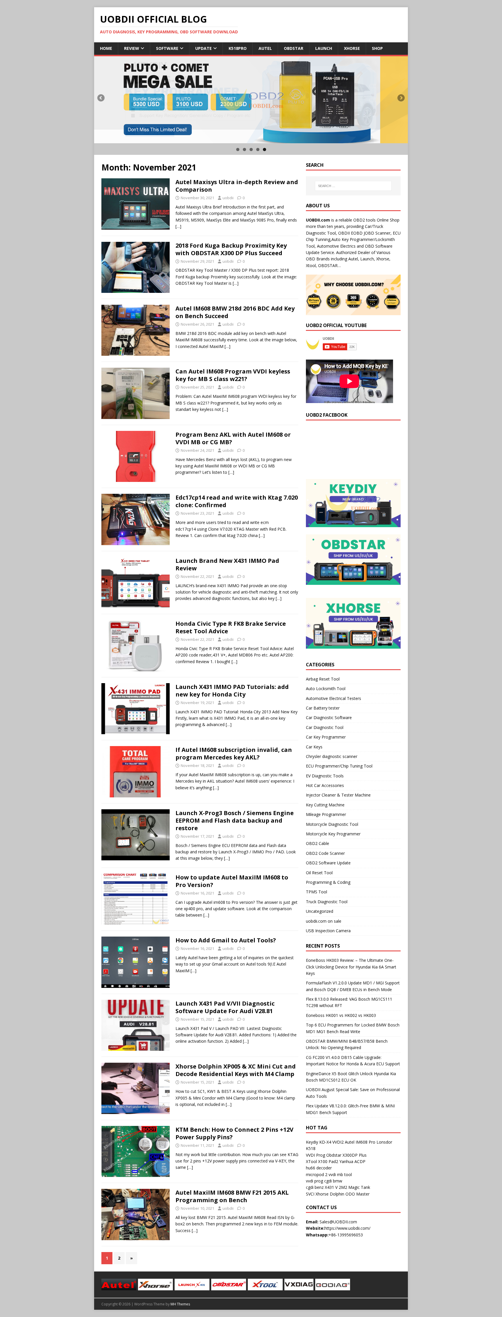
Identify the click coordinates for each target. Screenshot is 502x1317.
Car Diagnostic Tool (324, 727)
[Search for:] (353, 186)
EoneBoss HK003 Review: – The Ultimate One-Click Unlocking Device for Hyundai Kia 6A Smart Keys (351, 966)
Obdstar (293, 48)
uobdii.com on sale (323, 921)
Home (106, 48)
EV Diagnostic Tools (325, 776)
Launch (323, 48)
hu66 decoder (319, 1168)
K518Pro (238, 48)
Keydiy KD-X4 (318, 1142)
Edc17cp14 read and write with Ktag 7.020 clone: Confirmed (236, 501)
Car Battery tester (323, 708)
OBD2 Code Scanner (325, 853)
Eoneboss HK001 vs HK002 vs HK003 (341, 1015)
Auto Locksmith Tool (325, 688)
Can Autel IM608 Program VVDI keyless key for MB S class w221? (232, 375)
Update (203, 48)
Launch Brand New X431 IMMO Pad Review (227, 564)
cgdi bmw (333, 1181)
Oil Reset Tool (319, 872)
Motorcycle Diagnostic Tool (332, 824)
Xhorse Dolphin (329, 1194)
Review (131, 48)
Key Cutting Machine (325, 805)
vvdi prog (314, 1181)
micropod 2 (316, 1174)
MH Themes (180, 1304)
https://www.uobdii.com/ (347, 1228)
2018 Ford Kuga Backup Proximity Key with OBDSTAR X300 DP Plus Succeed (231, 249)
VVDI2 (338, 1142)
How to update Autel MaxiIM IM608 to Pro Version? (231, 881)
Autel (265, 48)
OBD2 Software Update (328, 863)
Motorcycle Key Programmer (333, 834)
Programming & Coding (328, 882)
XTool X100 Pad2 (322, 1161)
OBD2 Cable (317, 843)
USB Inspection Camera (328, 930)
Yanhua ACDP (352, 1161)
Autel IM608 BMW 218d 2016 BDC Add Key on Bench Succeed (235, 312)
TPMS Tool (316, 892)
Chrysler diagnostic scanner (331, 756)
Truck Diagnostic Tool (326, 901)
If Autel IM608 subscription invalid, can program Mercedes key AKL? (233, 753)
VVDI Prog (315, 1155)
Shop (377, 48)
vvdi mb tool (340, 1174)
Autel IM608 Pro (360, 1142)
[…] (178, 226)
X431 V (331, 1187)
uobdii (228, 197)
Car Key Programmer (326, 737)
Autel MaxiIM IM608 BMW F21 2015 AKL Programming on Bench (232, 1196)
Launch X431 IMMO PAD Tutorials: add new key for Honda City (232, 690)
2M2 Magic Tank (354, 1187)
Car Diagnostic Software (329, 717)
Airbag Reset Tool (323, 679)
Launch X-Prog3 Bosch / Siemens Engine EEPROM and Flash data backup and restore (234, 820)
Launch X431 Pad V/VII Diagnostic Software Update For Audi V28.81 (225, 1007)
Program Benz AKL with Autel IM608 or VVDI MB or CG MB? (233, 438)
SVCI (310, 1194)
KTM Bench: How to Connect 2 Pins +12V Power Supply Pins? (234, 1133)
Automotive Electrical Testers (333, 698)
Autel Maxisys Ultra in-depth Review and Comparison (236, 185)
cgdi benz (315, 1187)
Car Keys (314, 747)
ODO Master (357, 1194)
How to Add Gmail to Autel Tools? (225, 940)
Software (167, 48)
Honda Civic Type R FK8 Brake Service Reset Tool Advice (230, 627)
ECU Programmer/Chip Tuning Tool (339, 766)
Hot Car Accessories (325, 785)
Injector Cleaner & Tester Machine (338, 795)
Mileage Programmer (326, 814)
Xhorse (352, 48)
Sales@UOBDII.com (338, 1222)
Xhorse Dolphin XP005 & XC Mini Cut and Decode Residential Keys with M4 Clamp (235, 1070)
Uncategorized (319, 911)
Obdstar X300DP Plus (346, 1155)
